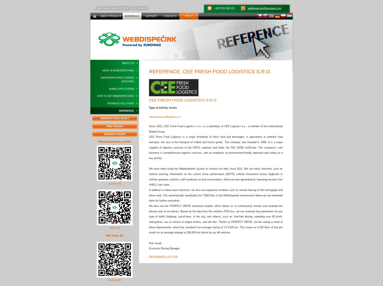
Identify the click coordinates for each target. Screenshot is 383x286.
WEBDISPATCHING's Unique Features (117, 79)
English (271, 16)
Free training (114, 126)
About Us (128, 63)
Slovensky (265, 16)
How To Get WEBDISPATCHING (115, 96)
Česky (259, 16)
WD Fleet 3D (114, 235)
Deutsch (277, 16)
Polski (283, 16)
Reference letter (163, 256)
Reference (126, 110)
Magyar (289, 16)
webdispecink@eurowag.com (264, 8)
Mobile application (121, 88)
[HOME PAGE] (94, 16)
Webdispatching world (114, 118)
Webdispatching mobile (114, 141)
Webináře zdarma (115, 134)
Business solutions (121, 103)
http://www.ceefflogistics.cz (165, 116)
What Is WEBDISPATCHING (118, 70)
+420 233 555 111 (224, 8)
